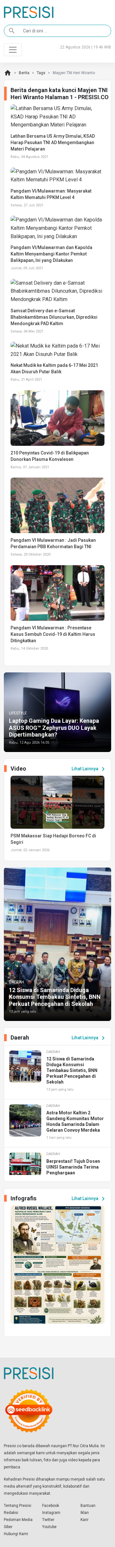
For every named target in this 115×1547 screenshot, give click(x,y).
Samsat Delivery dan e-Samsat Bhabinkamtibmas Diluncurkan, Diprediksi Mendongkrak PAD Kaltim (54, 317)
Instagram (51, 1512)
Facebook (50, 1505)
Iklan (84, 1512)
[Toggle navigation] (13, 49)
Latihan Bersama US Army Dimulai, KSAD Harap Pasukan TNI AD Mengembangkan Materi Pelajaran (53, 142)
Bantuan (88, 1505)
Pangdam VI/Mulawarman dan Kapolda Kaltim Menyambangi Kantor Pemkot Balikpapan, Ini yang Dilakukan (51, 254)
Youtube (49, 1527)
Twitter (48, 1519)
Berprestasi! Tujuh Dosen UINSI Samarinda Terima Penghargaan (73, 1167)
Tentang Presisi (17, 1505)
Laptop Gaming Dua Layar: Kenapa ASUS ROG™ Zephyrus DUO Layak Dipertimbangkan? (54, 727)
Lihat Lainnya (89, 769)
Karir (84, 1519)
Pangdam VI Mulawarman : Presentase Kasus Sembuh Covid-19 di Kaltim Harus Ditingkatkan (53, 634)
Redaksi (11, 1512)
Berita (24, 73)
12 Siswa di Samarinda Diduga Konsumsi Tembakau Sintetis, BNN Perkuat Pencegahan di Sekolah (55, 997)
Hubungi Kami (16, 1534)
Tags (41, 73)
